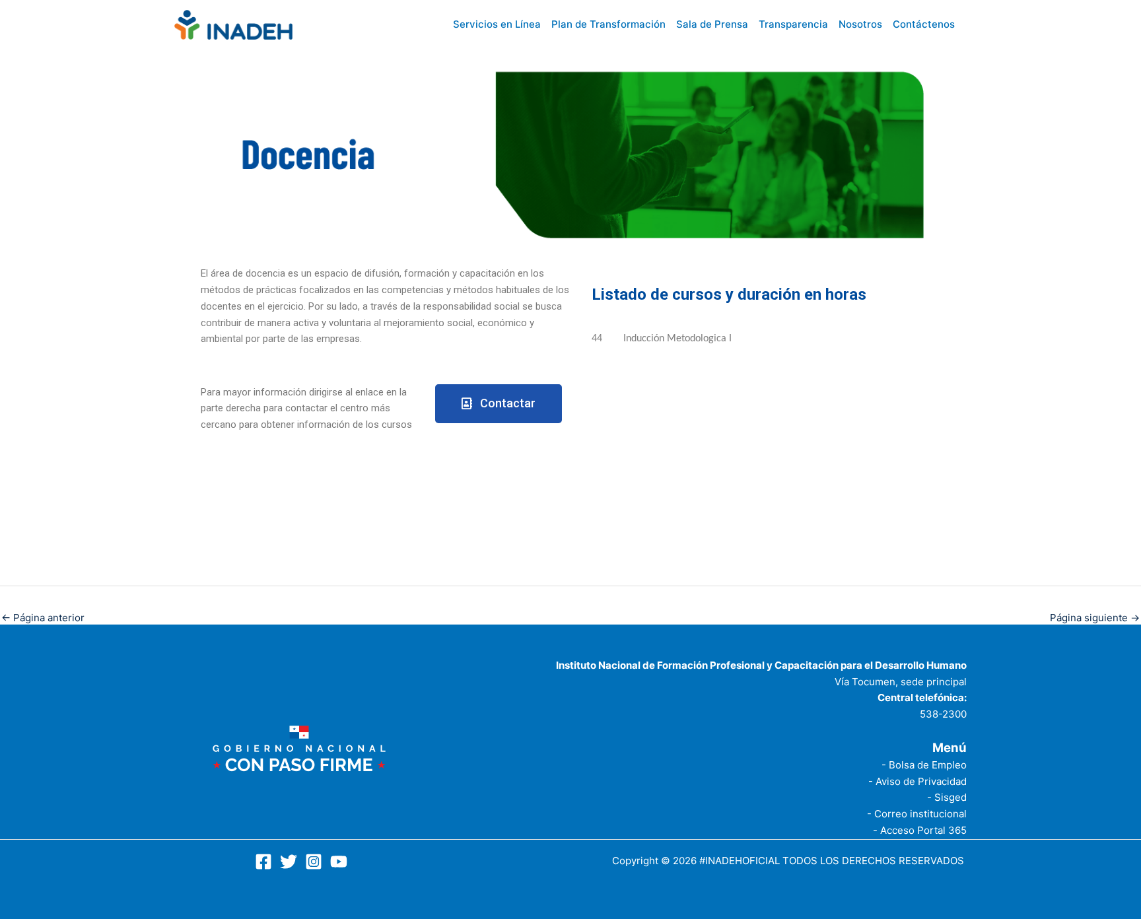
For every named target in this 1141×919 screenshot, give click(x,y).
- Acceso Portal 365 (920, 830)
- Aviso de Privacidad (917, 781)
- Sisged (947, 797)
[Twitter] (288, 861)
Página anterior (43, 617)
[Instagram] (313, 861)
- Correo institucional (917, 813)
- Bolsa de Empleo (924, 765)
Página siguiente (1095, 617)
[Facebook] (263, 861)
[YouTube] (338, 861)
